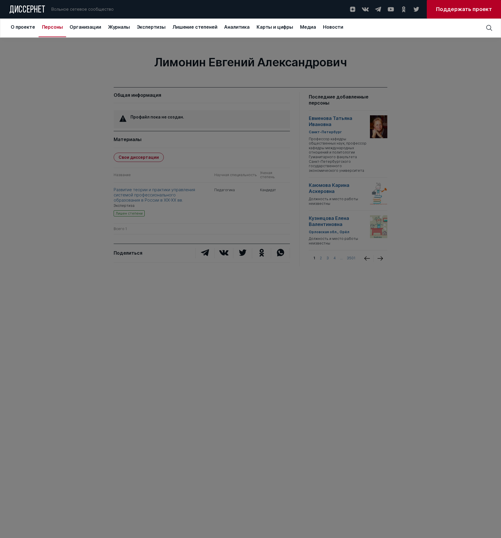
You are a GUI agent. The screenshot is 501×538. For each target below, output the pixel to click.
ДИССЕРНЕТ (27, 10)
